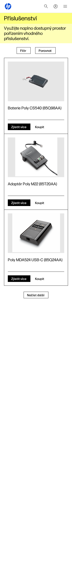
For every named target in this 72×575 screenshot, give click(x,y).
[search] (46, 6)
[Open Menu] (65, 6)
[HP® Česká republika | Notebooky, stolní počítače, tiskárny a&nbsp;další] (8, 6)
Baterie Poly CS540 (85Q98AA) (34, 108)
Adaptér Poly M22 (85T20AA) (32, 184)
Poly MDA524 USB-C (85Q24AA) (35, 259)
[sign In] (55, 6)
